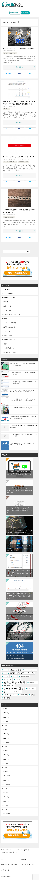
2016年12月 (6, 814)
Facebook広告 (16, 670)
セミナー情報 (7, 310)
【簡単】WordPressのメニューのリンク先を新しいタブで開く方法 (23, 373)
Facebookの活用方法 (9, 217)
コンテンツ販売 (7, 335)
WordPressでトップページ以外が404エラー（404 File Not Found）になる (22, 444)
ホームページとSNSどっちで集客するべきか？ (18, 48)
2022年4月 (6, 717)
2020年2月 (6, 767)
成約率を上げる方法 (23, 161)
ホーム (3, 859)
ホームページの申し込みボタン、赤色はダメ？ (18, 157)
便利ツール (6, 331)
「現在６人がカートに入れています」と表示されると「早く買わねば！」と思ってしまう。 (19, 474)
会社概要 (23, 859)
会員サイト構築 (23, 694)
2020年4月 (6, 759)
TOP (7, 850)
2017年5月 (6, 797)
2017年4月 (6, 801)
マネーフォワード (31, 688)
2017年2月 (6, 809)
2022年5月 (6, 713)
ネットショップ (9, 685)
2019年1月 (6, 780)
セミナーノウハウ (33, 682)
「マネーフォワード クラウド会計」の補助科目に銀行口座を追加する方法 (23, 382)
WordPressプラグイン (22, 673)
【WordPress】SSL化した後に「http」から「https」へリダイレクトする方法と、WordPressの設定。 (19, 548)
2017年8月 (6, 792)
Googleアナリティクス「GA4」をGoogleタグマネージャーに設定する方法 (23, 364)
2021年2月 (6, 734)
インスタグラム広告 (24, 676)
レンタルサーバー (10, 695)
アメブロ (14, 676)
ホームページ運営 (14, 688)
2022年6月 (6, 708)
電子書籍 (7, 698)
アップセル (6, 676)
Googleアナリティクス (10, 352)
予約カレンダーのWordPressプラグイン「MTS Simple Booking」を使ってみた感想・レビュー (18, 596)
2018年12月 (6, 784)
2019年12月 (6, 776)
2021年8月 (6, 721)
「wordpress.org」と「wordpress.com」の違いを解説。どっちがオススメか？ (23, 417)
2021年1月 (6, 738)
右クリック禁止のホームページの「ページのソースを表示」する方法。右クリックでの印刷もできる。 (23, 399)
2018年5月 (6, 788)
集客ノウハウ (7, 306)
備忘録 (5, 344)
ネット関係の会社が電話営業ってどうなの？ (21, 408)
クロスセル (17, 679)
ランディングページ (12, 692)
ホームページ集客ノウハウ (10, 53)
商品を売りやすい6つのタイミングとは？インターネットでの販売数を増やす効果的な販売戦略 (19, 636)
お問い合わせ (16, 12)
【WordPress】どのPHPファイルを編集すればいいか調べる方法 (23, 426)
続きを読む (19, 67)
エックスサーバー (8, 679)
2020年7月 (6, 750)
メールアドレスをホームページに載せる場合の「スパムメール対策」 (23, 435)
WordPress (6, 109)
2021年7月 (6, 725)
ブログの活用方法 (8, 293)
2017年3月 (6, 805)
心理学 (5, 318)
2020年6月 (6, 755)
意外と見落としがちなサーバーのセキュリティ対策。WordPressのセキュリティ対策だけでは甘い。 (23, 391)
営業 (32, 695)
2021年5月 (6, 729)
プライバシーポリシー (27, 864)
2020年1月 (6, 771)
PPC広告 (6, 302)
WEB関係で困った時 (9, 348)
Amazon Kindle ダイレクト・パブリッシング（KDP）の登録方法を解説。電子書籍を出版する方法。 (19, 490)
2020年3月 (6, 763)
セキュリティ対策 (14, 682)
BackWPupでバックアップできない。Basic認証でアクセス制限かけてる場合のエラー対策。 (19, 510)
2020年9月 (6, 746)
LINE (5, 673)
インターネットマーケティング (12, 314)
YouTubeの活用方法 (9, 339)
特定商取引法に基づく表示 (9, 864)
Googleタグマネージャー (30, 670)
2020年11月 (6, 742)
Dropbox (5, 670)
